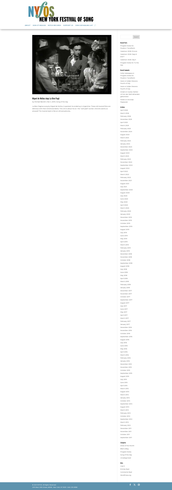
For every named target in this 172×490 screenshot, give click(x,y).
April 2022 (124, 171)
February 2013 (125, 413)
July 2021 (123, 187)
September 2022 (126, 165)
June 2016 (124, 346)
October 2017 (125, 297)
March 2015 (124, 388)
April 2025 (124, 122)
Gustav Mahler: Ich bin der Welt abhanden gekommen (130, 94)
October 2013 (125, 401)
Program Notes (125, 452)
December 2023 (126, 147)
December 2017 (126, 291)
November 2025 (126, 119)
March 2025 (124, 125)
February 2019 (125, 248)
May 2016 (123, 349)
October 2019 (125, 223)
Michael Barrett (40, 102)
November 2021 (126, 180)
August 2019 (124, 229)
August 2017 (124, 303)
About (27, 25)
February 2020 (125, 211)
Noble (122, 100)
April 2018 (124, 278)
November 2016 (126, 330)
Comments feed (126, 472)
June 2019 (124, 236)
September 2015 (126, 373)
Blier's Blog (124, 449)
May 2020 (124, 202)
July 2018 (123, 269)
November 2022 (126, 162)
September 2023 (126, 150)
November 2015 (126, 367)
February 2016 (125, 358)
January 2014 (125, 398)
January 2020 (125, 214)
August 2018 (124, 266)
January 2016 (125, 361)
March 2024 (124, 138)
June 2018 (124, 272)
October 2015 (125, 370)
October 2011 (125, 434)
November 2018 (126, 257)
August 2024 (124, 135)
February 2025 (125, 128)
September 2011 (126, 437)
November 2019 (126, 220)
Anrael (122, 92)
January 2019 (125, 251)
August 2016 (124, 340)
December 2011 (125, 428)
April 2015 (123, 385)
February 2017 (125, 321)
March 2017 (124, 318)
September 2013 (126, 404)
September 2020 (126, 190)
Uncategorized (125, 458)
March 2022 (124, 174)
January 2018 (125, 288)
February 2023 (125, 159)
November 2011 (125, 431)
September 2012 (126, 419)
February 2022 (125, 177)
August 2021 (124, 183)
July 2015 (123, 379)
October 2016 (125, 333)
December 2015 (126, 364)
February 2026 (125, 116)
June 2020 (124, 199)
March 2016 (124, 355)
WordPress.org (125, 475)
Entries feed (124, 469)
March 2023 (124, 156)
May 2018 (123, 275)
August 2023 (124, 153)
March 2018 (124, 281)
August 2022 (124, 168)
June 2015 (124, 382)
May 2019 (123, 239)
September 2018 (126, 263)
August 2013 (124, 407)
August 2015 (124, 376)
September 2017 (126, 300)
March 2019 (124, 245)
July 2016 (123, 343)
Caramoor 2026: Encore (128, 51)
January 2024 (125, 144)
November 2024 (126, 131)
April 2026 (124, 110)
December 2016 (126, 327)
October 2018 (125, 260)
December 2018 (126, 254)
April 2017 (124, 315)
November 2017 (126, 294)
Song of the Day (62, 102)
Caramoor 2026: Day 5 (128, 60)
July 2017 (123, 306)
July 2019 (123, 232)
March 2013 (124, 410)
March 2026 (124, 113)
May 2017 (123, 312)
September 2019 (126, 226)
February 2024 (125, 141)
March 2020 (124, 208)
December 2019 (126, 217)
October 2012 (125, 416)
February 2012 (125, 425)
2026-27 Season (39, 25)
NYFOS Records (54, 25)
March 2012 (124, 422)
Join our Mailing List (84, 25)
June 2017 (124, 309)
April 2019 (124, 242)
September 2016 (126, 336)
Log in (122, 466)
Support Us (68, 25)
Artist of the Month (127, 446)
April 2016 (124, 352)
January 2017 (125, 324)
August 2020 (125, 193)
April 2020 (124, 205)
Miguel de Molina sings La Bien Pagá (45, 98)
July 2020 (123, 196)
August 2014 (124, 392)
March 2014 (124, 395)
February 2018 (125, 284)
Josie (122, 81)
